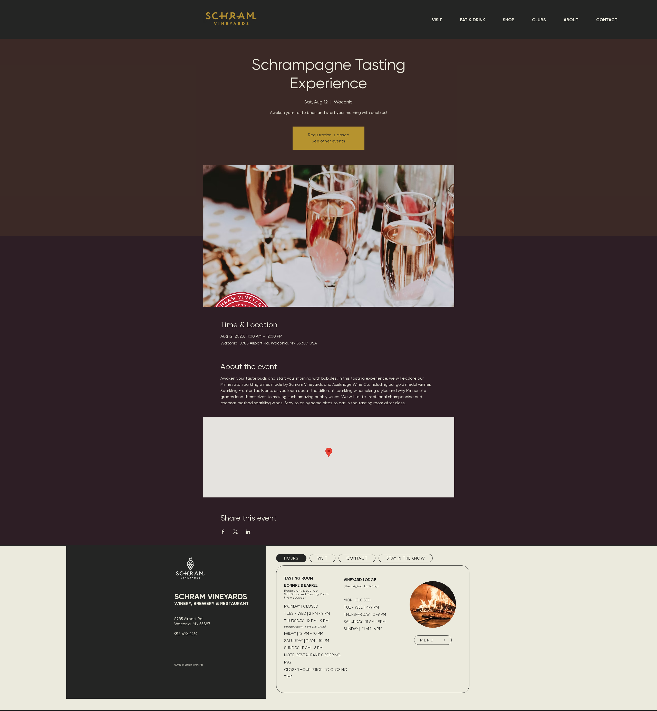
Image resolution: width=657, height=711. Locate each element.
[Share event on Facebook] (222, 532)
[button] (437, 20)
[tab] (291, 558)
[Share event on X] (235, 532)
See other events (328, 141)
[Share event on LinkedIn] (248, 532)
